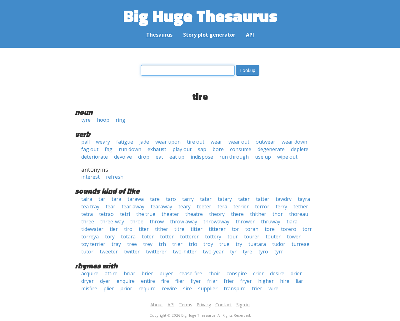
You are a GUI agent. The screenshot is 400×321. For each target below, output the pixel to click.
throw (157, 221)
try (239, 244)
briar (129, 273)
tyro (263, 251)
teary (184, 206)
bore (218, 149)
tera (222, 206)
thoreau (298, 214)
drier (296, 273)
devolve (123, 156)
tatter (262, 199)
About (156, 305)
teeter (204, 206)
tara (116, 199)
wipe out (287, 156)
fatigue (124, 141)
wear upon (168, 141)
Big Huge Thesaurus (200, 15)
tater (244, 199)
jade (144, 141)
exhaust (157, 149)
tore (270, 229)
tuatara (257, 244)
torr (307, 229)
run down (130, 149)
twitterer (156, 251)
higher (266, 281)
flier (179, 281)
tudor (278, 244)
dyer (105, 281)
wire (273, 288)
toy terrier (93, 244)
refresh (114, 176)
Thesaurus (159, 34)
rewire (169, 288)
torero (288, 229)
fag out (89, 149)
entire (148, 281)
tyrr (278, 251)
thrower (245, 221)
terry (281, 206)
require (147, 288)
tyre (86, 119)
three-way (112, 221)
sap (202, 149)
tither (161, 229)
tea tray (90, 206)
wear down (294, 141)
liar (299, 281)
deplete (299, 149)
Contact (223, 305)
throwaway (216, 221)
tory (110, 236)
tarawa (136, 199)
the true (145, 214)
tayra (304, 199)
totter (167, 236)
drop (143, 156)
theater (170, 214)
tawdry (284, 199)
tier (114, 229)
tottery (213, 236)
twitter (132, 251)
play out (182, 149)
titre (179, 229)
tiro (128, 229)
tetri (125, 214)
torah (251, 229)
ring (120, 119)
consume (240, 149)
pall (85, 141)
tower (294, 236)
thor (277, 214)
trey (147, 244)
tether (300, 206)
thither (258, 214)
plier (108, 288)
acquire (89, 273)
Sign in (243, 305)
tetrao (106, 214)
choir (214, 273)
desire (277, 273)
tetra (87, 214)
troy (208, 244)
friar (212, 281)
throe (136, 221)
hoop (103, 119)
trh (162, 244)
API (250, 34)
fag (108, 149)
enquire (126, 281)
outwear (265, 141)
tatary (225, 199)
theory (217, 214)
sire (187, 288)
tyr (233, 251)
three (87, 221)
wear (216, 141)
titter (196, 229)
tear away (133, 206)
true (224, 244)
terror (262, 206)
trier (177, 244)
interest (90, 176)
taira (86, 199)
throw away (183, 221)
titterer (217, 229)
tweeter (109, 251)
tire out (195, 141)
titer (144, 229)
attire (111, 273)
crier (258, 273)
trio (193, 244)
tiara (292, 221)
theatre (194, 214)
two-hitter (185, 251)
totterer (189, 236)
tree (132, 244)
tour (233, 236)
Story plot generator (209, 34)
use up (263, 156)
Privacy (204, 305)
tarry (188, 199)
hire (284, 281)
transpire (235, 288)
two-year (213, 251)
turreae (300, 244)
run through (234, 156)
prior (126, 288)
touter (273, 236)
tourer (251, 236)
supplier (208, 288)
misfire (89, 288)
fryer (246, 281)
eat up (176, 156)
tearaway (161, 206)
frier (229, 281)
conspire (237, 273)
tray (116, 244)
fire (165, 281)
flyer (196, 281)
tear (110, 206)
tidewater (92, 229)
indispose (202, 156)
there (237, 214)
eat (159, 156)
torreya (90, 236)
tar (101, 199)
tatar (206, 199)
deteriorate (94, 156)
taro (171, 199)
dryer (87, 281)
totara (128, 236)
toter (148, 236)
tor (235, 229)
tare (155, 199)
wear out (238, 141)
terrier (241, 206)
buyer (166, 273)
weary (103, 141)
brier (147, 273)
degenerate (271, 149)
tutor (87, 251)
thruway (270, 221)
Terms (185, 305)
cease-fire (190, 273)
